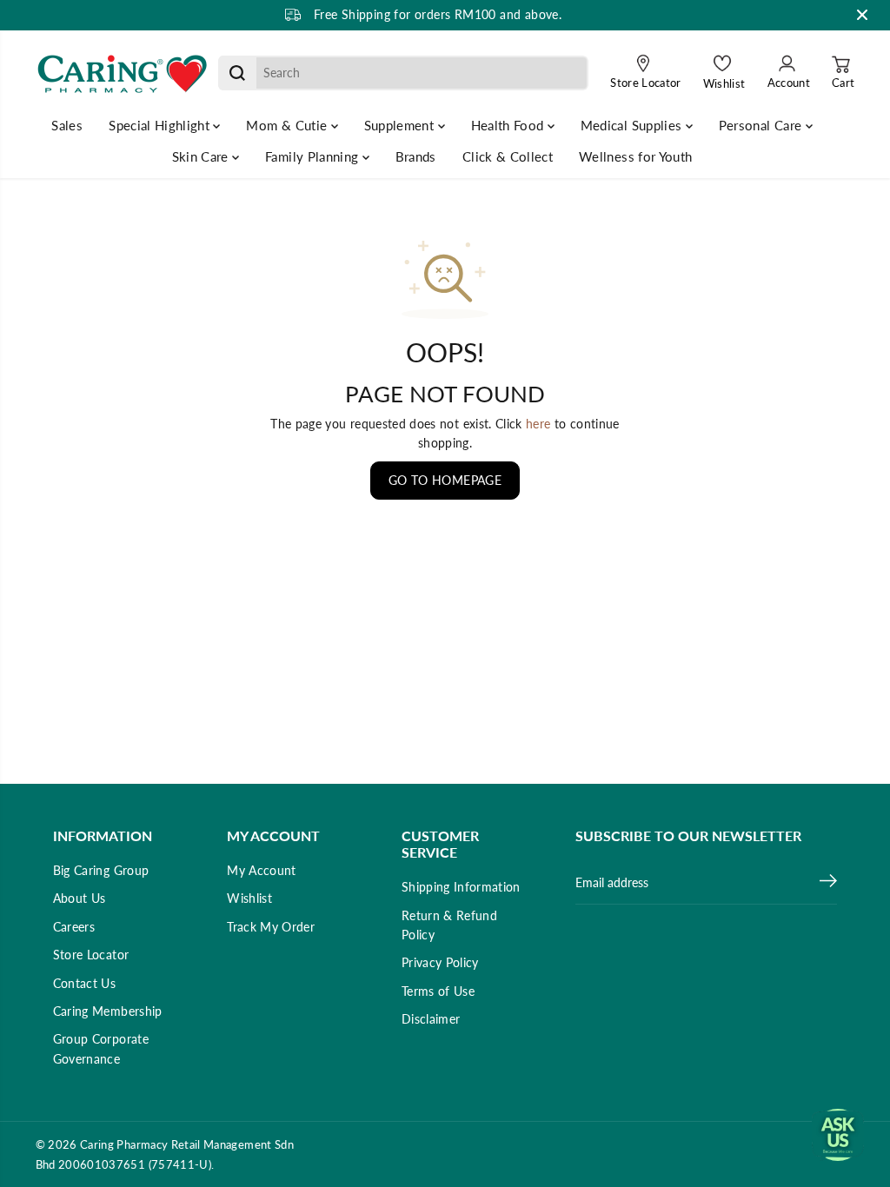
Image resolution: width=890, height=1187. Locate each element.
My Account (261, 870)
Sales (67, 125)
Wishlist (249, 898)
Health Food (509, 125)
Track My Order (271, 926)
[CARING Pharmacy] (122, 73)
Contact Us (84, 983)
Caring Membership (108, 1011)
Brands (415, 156)
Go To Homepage (445, 480)
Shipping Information (461, 886)
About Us (79, 898)
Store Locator (91, 954)
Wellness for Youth (635, 156)
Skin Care (202, 156)
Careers (74, 926)
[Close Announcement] (862, 15)
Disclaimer (431, 1018)
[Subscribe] (828, 883)
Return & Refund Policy (449, 925)
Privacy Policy (440, 962)
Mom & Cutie (288, 125)
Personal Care (762, 125)
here (538, 423)
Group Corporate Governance (101, 1048)
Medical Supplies (633, 125)
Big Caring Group (101, 870)
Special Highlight (161, 125)
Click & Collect (507, 156)
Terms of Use (438, 991)
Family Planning (313, 156)
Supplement (401, 125)
